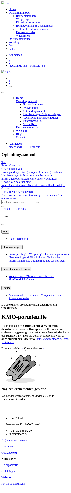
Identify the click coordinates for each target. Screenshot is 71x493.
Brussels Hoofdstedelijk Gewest (31, 278)
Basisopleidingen (11, 172)
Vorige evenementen (45, 195)
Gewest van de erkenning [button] (16, 181)
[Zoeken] (37, 202)
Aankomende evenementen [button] (17, 191)
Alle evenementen (19, 298)
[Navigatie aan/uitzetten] (10, 86)
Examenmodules (33, 178)
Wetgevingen (30, 172)
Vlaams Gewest (28, 185)
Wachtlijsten (50, 178)
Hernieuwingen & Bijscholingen (20, 175)
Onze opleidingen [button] (11, 168)
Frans (5, 165)
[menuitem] (12, 9)
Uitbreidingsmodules (50, 172)
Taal (5, 231)
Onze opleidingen (12, 247)
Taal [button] (3, 162)
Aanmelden (15, 54)
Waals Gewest (10, 185)
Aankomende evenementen (17, 195)
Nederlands (15, 165)
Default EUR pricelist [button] (13, 208)
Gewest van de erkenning (16, 269)
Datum (6, 288)
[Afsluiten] (2, 92)
